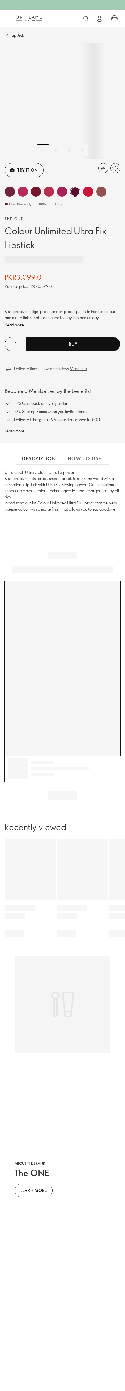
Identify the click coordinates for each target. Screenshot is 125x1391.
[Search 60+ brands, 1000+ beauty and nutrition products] (86, 18)
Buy (73, 344)
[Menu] (7, 18)
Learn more (14, 431)
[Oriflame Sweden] (28, 18)
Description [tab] (39, 458)
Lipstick (17, 35)
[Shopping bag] (114, 19)
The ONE (14, 218)
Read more (14, 325)
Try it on (27, 170)
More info (78, 368)
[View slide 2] (56, 150)
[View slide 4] (82, 150)
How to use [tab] (84, 458)
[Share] (103, 168)
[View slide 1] (43, 150)
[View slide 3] (69, 150)
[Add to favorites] (115, 168)
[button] (10, 192)
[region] (62, 101)
